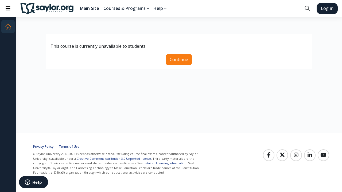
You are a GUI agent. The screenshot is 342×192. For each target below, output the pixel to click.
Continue (179, 59)
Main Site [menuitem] (89, 8)
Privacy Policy (43, 146)
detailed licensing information (164, 163)
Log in (327, 8)
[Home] (8, 26)
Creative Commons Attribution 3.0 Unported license (114, 159)
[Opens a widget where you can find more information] (33, 182)
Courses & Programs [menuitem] (124, 8)
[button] (307, 8)
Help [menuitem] (158, 8)
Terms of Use (69, 146)
